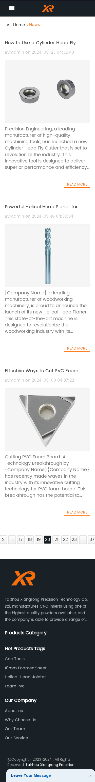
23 (74, 539)
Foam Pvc (15, 686)
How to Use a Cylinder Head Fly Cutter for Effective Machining (40, 46)
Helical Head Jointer (25, 677)
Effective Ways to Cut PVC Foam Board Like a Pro (42, 374)
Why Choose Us (20, 720)
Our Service (16, 738)
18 (30, 539)
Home (19, 25)
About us (14, 711)
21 (56, 539)
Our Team (15, 729)
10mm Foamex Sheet (26, 668)
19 (39, 539)
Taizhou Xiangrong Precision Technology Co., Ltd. (40, 767)
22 (65, 539)
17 (21, 539)
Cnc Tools (15, 659)
